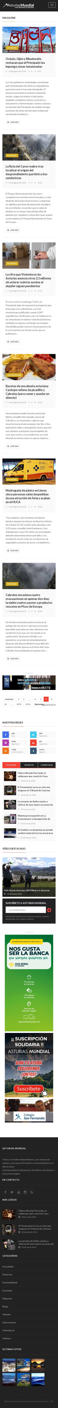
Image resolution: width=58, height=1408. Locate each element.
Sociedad (12, 48)
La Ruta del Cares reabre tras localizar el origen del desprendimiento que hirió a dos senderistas (26, 172)
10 (5, 704)
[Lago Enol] (37, 1365)
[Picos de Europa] (37, 1379)
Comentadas (47, 765)
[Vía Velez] (8, 1379)
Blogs (5, 1306)
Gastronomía (14, 375)
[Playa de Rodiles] (23, 1365)
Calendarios (8, 1330)
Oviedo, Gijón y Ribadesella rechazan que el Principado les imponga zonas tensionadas (25, 62)
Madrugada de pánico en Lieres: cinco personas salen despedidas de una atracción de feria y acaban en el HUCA (28, 496)
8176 (28, 704)
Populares (11, 765)
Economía (7, 1290)
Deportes (7, 1274)
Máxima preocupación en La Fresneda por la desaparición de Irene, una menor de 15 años (34, 818)
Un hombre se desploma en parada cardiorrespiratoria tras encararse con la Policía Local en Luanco (35, 833)
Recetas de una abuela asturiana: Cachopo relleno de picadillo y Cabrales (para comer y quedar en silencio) (27, 391)
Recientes (29, 765)
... (29, 699)
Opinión (6, 1314)
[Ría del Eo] (23, 1379)
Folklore (6, 1338)
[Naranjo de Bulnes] (8, 1365)
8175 (19, 704)
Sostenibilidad (9, 1282)
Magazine (7, 1298)
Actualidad (7, 1266)
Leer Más (14, 122)
